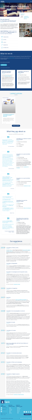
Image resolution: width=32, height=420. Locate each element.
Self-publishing (19, 408)
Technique (10, 410)
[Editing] (2, 39)
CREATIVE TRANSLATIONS (19, 406)
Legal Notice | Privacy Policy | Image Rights (25, 418)
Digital (10, 411)
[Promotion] (2, 45)
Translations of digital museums (19, 394)
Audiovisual (18, 410)
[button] (31, 1)
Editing (4, 39)
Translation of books (17, 284)
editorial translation (8, 75)
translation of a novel (27, 185)
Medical (10, 408)
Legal (10, 407)
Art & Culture (18, 409)
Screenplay (18, 411)
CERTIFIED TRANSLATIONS (11, 406)
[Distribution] (2, 47)
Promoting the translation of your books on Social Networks (26, 17)
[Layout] (2, 42)
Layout (4, 42)
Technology (10, 409)
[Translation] (2, 37)
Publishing (18, 407)
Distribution (5, 47)
